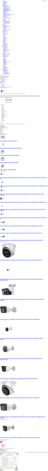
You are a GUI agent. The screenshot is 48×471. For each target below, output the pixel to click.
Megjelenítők (3, 41)
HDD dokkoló (5, 1)
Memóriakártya (5, 3)
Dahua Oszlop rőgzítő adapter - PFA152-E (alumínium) (11, 148)
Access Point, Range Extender (6, 18)
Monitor (4, 42)
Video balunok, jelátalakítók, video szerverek (8, 14)
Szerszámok (4, 16)
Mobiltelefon (4, 48)
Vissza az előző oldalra (3, 87)
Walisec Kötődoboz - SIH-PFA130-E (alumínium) (9, 155)
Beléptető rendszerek (5, 9)
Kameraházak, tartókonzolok (6, 8)
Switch (4, 24)
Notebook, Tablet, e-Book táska (7, 50)
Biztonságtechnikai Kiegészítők (7, 15)
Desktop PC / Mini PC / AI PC (7, 26)
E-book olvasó (5, 47)
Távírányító (4, 65)
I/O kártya (4, 36)
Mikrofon (4, 64)
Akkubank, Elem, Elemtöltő (6, 54)
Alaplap (4, 32)
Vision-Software (30, 452)
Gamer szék (4, 27)
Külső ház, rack (5, 2)
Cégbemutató (3, 84)
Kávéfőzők (4, 71)
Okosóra (4, 51)
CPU (3, 34)
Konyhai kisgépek (5, 72)
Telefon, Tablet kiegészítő (6, 53)
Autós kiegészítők (5, 46)
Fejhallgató (4, 58)
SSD (3, 38)
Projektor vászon (5, 44)
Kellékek (4, 20)
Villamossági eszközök (6, 67)
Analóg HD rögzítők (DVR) (6, 6)
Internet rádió (4, 60)
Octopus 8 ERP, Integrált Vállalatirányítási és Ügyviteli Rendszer (40, 452)
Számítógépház (5, 39)
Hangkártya (4, 35)
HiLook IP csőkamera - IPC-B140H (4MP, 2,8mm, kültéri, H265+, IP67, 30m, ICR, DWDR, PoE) (19, 378)
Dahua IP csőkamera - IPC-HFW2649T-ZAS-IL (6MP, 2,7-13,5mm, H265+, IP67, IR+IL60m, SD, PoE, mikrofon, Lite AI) (23, 202)
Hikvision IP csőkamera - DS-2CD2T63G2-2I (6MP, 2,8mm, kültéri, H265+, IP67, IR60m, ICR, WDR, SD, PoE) (21, 240)
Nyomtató (4, 28)
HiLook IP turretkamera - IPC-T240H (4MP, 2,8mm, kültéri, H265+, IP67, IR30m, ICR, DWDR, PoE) (20, 397)
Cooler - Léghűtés (5, 33)
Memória (4, 37)
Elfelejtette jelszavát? (2, 81)
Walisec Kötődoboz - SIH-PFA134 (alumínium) (9, 162)
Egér (3, 57)
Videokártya (4, 40)
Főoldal (3, 444)
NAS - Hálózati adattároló (6, 21)
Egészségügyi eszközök (6, 70)
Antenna (4, 19)
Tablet (4, 52)
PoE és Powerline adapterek (6, 22)
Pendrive (4, 4)
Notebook (4, 49)
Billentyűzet (4, 55)
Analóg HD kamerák (5, 5)
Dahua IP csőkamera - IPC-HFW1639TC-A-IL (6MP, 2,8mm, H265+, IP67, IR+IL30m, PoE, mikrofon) (20, 437)
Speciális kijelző (5, 45)
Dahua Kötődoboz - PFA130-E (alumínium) (8, 140)
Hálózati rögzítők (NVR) (6, 7)
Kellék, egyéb (5, 63)
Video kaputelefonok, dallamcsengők (7, 10)
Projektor (4, 43)
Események (3, 446)
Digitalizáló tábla (5, 56)
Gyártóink (3, 85)
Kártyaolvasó (4, 62)
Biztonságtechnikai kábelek (6, 13)
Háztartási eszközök (4, 69)
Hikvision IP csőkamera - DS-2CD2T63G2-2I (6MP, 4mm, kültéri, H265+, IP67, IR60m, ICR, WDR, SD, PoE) (21, 233)
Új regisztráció (2, 82)
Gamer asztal (4, 59)
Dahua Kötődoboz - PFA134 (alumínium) (8, 169)
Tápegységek (4, 12)
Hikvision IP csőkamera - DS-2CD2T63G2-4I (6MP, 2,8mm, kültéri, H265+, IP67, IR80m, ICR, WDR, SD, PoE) (21, 225)
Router (4, 23)
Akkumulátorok (5, 11)
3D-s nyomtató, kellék (6, 25)
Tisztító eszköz (5, 30)
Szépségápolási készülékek (6, 73)
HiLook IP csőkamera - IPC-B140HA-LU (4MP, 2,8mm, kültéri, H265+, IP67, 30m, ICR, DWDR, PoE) (20, 319)
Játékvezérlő (4, 61)
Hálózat (3, 17)
